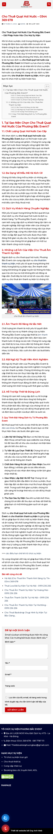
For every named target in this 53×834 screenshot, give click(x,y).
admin (22, 24)
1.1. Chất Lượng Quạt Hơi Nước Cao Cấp (28, 95)
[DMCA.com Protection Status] (7, 776)
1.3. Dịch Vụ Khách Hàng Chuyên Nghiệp (29, 100)
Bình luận (10, 642)
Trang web (10, 686)
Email (8, 674)
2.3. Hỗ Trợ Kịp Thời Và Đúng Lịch (26, 112)
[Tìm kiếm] (49, 4)
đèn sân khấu (8, 428)
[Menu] (4, 4)
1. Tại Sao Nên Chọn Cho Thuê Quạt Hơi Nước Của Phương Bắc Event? (26, 91)
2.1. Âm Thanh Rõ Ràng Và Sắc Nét (26, 107)
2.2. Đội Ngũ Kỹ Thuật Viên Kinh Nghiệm (29, 109)
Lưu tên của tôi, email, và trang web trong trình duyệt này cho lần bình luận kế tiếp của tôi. (26, 701)
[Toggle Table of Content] (46, 86)
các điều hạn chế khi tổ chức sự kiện (23, 553)
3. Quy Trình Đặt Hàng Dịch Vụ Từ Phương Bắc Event (29, 115)
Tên (7, 663)
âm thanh (43, 335)
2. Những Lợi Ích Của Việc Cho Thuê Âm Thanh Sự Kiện (26, 103)
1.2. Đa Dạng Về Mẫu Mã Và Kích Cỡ (27, 98)
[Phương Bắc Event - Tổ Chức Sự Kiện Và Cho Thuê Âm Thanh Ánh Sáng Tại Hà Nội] (26, 4)
